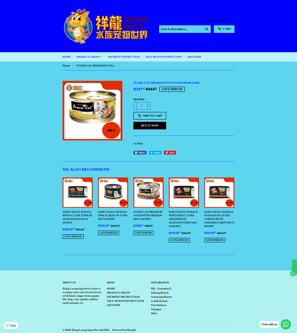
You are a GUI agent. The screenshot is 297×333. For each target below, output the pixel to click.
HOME (67, 56)
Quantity (139, 99)
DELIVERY (194, 56)
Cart (226, 28)
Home (66, 65)
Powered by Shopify (124, 330)
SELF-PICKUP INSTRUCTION (164, 56)
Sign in (208, 21)
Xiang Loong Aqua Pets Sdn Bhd (90, 330)
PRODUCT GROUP (88, 56)
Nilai (154, 313)
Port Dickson (158, 305)
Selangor (156, 309)
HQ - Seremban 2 (161, 288)
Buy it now (150, 125)
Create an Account (225, 21)
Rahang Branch (160, 292)
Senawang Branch (161, 296)
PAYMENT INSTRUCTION (124, 56)
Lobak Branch (159, 301)
